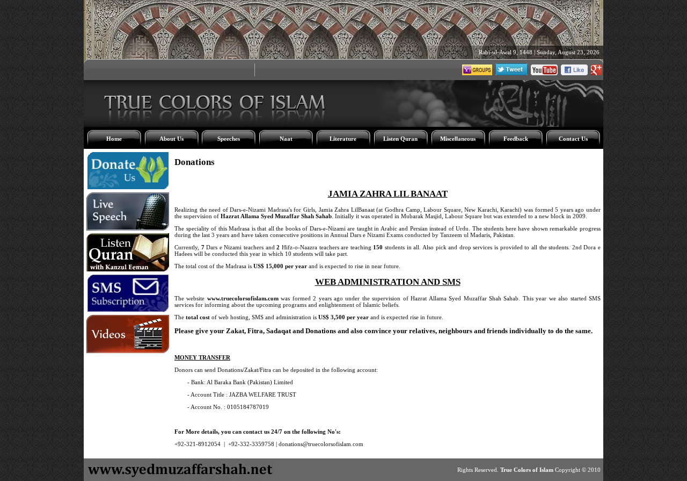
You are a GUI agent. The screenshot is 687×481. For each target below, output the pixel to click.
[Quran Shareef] (127, 269)
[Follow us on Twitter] (511, 73)
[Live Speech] (127, 228)
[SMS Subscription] (127, 310)
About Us (171, 138)
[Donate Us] (127, 187)
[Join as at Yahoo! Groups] (477, 73)
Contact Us (573, 138)
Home (114, 138)
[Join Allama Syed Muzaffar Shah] (596, 73)
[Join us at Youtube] (544, 73)
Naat (286, 138)
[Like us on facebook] (574, 73)
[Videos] (127, 351)
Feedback (515, 138)
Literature (343, 138)
